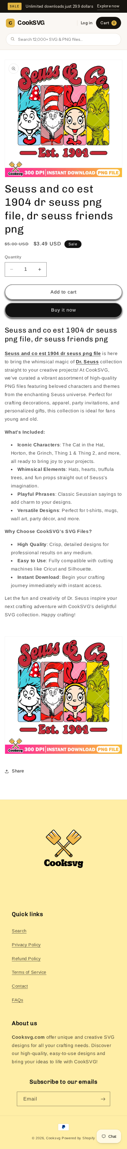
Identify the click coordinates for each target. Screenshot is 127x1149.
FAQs (17, 1000)
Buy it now (63, 309)
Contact (20, 986)
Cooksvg (53, 1138)
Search (19, 930)
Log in (87, 22)
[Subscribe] (103, 1099)
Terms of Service (29, 972)
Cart (107, 22)
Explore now (108, 6)
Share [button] (18, 771)
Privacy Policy (26, 944)
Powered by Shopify (78, 1138)
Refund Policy (26, 958)
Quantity (13, 257)
